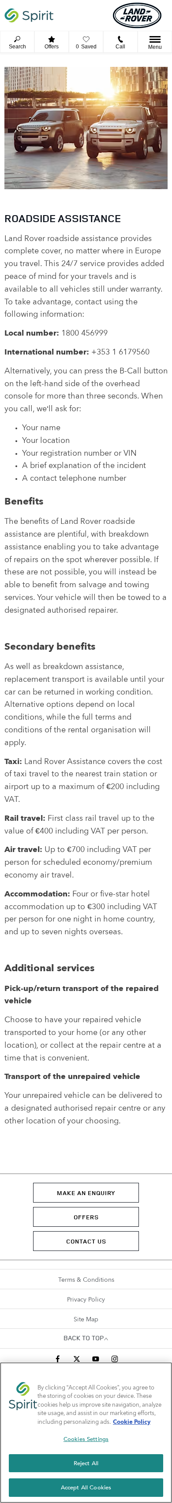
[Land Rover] (137, 15)
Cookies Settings (86, 1439)
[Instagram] (115, 1358)
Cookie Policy (131, 1421)
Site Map (86, 1319)
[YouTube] (96, 1358)
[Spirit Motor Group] (28, 15)
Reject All (86, 1463)
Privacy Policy (86, 1299)
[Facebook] (58, 1358)
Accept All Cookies (86, 1487)
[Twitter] (77, 1358)
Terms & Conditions (86, 1279)
